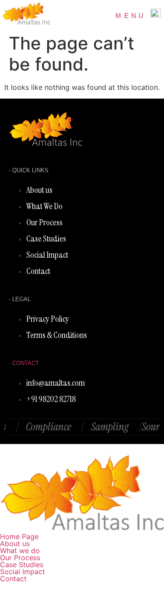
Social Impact (22, 571)
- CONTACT (24, 363)
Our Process (20, 557)
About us (15, 543)
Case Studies (21, 564)
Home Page (19, 536)
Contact (13, 578)
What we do (20, 550)
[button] (82, 550)
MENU (130, 15)
